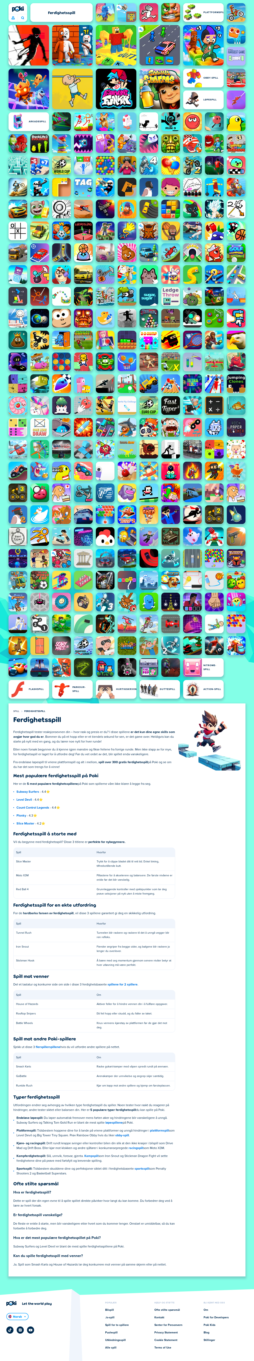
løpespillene (114, 1122)
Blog (206, 1332)
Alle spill (110, 1347)
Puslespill (111, 1332)
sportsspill (142, 1168)
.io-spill (109, 1317)
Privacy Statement (166, 1332)
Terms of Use (162, 1347)
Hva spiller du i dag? (22, 18)
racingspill (136, 1148)
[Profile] (13, 18)
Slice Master (25, 823)
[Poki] (18, 9)
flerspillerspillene (48, 1047)
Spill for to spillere (117, 1325)
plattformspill (159, 1130)
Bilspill (109, 1310)
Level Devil (24, 799)
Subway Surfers (27, 791)
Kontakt (159, 1317)
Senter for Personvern (168, 1325)
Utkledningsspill (115, 1340)
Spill (16, 711)
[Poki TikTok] (9, 1330)
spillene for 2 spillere (123, 984)
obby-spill (122, 1135)
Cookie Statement (165, 1340)
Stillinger (209, 1340)
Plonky (21, 815)
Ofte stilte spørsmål (167, 1310)
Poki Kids (210, 1325)
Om (206, 1310)
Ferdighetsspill (34, 711)
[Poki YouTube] (30, 1330)
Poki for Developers (216, 1317)
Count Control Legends (32, 807)
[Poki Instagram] (20, 1330)
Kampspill (91, 1156)
